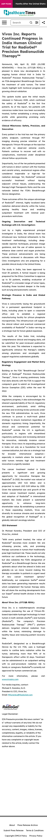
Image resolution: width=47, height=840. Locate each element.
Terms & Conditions (35, 830)
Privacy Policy (35, 836)
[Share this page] (43, 22)
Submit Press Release (14, 830)
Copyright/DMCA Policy (16, 836)
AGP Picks (6, 4)
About (12, 825)
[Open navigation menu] (4, 22)
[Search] (31, 22)
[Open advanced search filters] (37, 22)
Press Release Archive (27, 825)
